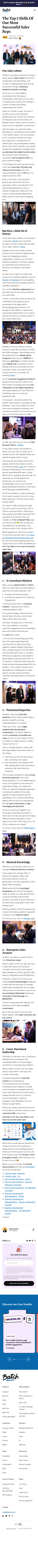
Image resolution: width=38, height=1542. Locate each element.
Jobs (21, 1488)
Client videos (23, 1460)
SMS (4, 1404)
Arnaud (5, 280)
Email (4, 1400)
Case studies (23, 1456)
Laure (21, 467)
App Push (5, 1408)
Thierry (22, 247)
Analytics (22, 1432)
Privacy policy (24, 1496)
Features (5, 1392)
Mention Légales (11, 1528)
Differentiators (29, 828)
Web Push (5, 1412)
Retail (4, 1432)
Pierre (12, 375)
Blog (4, 1468)
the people (30, 1167)
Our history (23, 1484)
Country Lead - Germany (15, 1173)
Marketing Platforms (26, 1428)
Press (4, 1473)
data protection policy (13, 1278)
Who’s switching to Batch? (25, 1397)
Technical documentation (7, 1489)
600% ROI (23, 1403)
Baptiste (15, 280)
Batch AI (5, 1396)
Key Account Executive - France (18, 1179)
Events (4, 1460)
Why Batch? (23, 1392)
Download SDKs (8, 1484)
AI (19, 1440)
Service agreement (25, 1501)
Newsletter (6, 1456)
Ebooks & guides (25, 1464)
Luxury (4, 1436)
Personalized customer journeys (27, 1414)
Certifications (7, 1464)
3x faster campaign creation (26, 1408)
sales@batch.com (8, 1512)
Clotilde (20, 445)
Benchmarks (23, 1468)
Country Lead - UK (12, 1176)
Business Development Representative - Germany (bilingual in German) (20, 1202)
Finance (5, 1440)
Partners (26, 918)
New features (7, 1495)
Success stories (8, 1428)
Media (4, 1445)
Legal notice (23, 1492)
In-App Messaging (8, 1417)
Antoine (15, 241)
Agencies (22, 1445)
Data (20, 1436)
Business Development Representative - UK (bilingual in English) (18, 1211)
